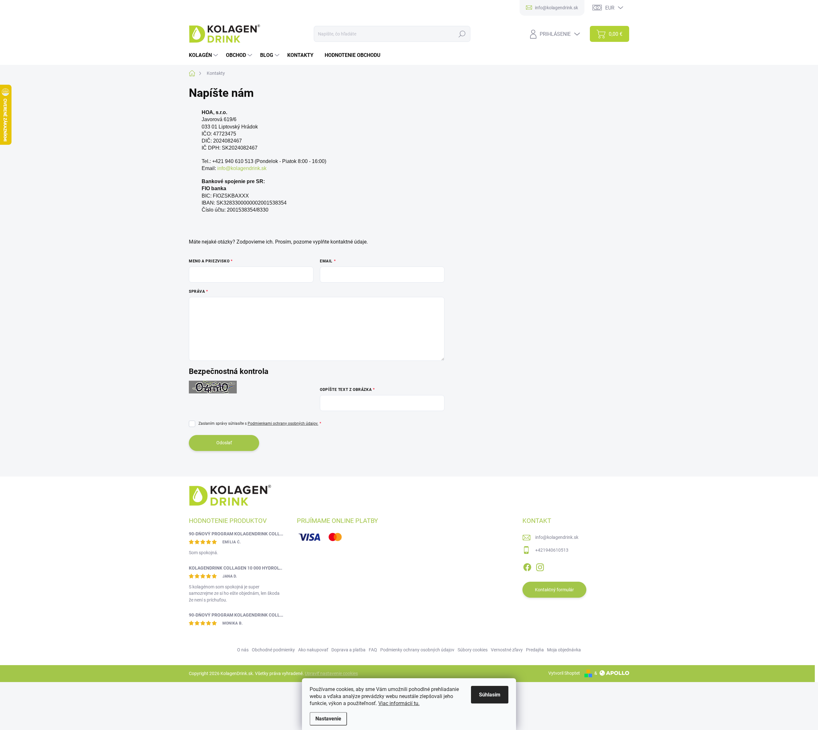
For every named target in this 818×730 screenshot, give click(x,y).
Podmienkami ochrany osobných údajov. (283, 423)
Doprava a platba (348, 649)
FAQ (373, 649)
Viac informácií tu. (399, 703)
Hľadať (462, 33)
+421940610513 (551, 550)
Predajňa (535, 649)
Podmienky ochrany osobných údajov (417, 649)
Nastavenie (328, 719)
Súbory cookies (473, 649)
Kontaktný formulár (554, 589)
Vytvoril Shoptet (564, 673)
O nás (243, 649)
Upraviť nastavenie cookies (331, 673)
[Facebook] (527, 566)
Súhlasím (489, 695)
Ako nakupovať (313, 649)
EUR (609, 8)
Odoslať (224, 442)
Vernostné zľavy (507, 649)
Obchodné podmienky (273, 649)
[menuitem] (204, 55)
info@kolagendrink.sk (241, 168)
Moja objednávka (564, 649)
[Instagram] (540, 566)
